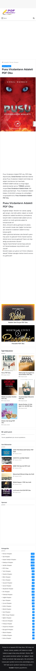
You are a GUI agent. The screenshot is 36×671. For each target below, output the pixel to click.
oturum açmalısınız (20, 437)
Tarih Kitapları (7, 571)
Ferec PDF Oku (6, 373)
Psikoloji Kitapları (7, 594)
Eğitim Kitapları (7, 618)
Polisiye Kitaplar (7, 623)
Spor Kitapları (7, 600)
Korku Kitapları (7, 638)
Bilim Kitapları (7, 577)
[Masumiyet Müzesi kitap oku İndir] (6, 476)
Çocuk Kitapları (7, 603)
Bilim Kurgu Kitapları (8, 615)
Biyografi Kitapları (8, 629)
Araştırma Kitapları (8, 626)
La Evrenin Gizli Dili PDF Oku (22, 490)
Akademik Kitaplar (8, 588)
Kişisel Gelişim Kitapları (9, 559)
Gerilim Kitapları (7, 565)
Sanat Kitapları (7, 586)
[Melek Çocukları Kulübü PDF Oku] (9, 387)
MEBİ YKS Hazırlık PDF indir (21, 466)
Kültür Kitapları (7, 606)
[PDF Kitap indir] (8, 12)
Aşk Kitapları (6, 556)
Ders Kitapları (7, 580)
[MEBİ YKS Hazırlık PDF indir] (6, 468)
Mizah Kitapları (7, 632)
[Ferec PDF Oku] (9, 363)
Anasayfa (6, 62)
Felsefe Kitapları (7, 574)
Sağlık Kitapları (7, 597)
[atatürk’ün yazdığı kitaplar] (6, 460)
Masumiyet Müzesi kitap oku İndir (23, 474)
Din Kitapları (6, 591)
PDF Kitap (5, 568)
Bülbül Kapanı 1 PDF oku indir (22, 482)
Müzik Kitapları (7, 609)
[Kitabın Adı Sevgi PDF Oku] (9, 411)
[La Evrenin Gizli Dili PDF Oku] (6, 492)
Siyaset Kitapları (7, 583)
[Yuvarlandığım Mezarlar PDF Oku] (27, 387)
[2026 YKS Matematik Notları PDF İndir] (6, 452)
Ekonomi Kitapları (8, 621)
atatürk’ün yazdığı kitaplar (21, 458)
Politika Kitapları (7, 635)
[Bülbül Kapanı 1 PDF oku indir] (6, 484)
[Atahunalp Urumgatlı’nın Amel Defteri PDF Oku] (27, 363)
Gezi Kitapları (6, 612)
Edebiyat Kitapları (8, 562)
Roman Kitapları (14, 62)
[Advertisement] (18, 40)
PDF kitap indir (30, 647)
